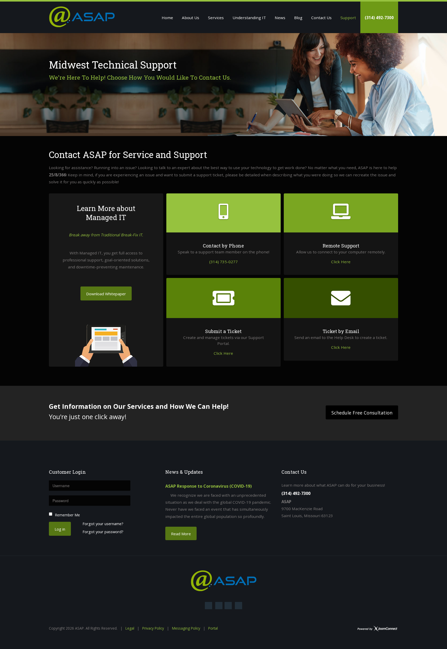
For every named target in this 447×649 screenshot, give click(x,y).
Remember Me (67, 514)
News (280, 17)
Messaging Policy (186, 628)
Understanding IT (249, 17)
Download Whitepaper (106, 293)
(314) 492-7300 (379, 17)
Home (167, 17)
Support (348, 17)
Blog (298, 17)
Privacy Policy (153, 628)
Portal (213, 628)
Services (216, 17)
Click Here (341, 261)
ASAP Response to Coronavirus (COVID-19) (208, 486)
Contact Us (321, 17)
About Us (190, 17)
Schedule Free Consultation (361, 413)
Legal (129, 628)
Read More (181, 533)
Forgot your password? (103, 532)
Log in (60, 529)
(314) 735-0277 (223, 261)
